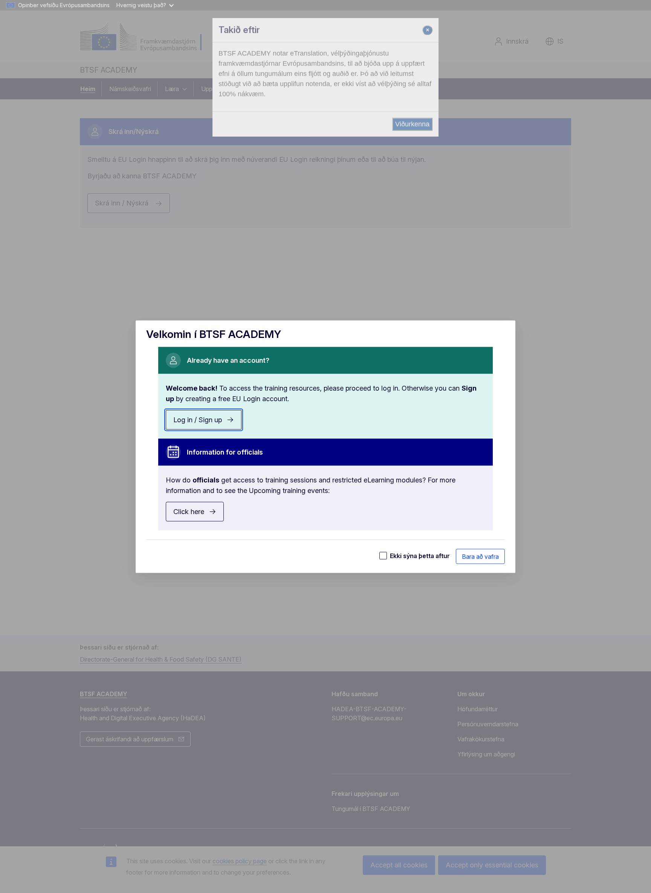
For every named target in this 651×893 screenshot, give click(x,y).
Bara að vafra (480, 556)
